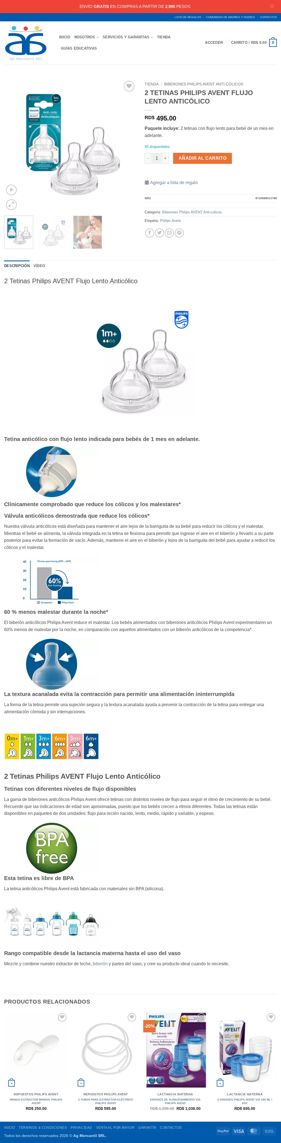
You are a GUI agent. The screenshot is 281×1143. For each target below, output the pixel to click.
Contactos (268, 17)
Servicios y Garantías (126, 37)
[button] (254, 43)
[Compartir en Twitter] (159, 232)
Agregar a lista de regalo (174, 182)
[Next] (127, 145)
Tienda (164, 37)
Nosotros (84, 37)
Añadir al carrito (203, 158)
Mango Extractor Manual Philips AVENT (36, 1101)
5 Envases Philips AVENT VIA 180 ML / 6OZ (244, 1101)
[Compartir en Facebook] (149, 232)
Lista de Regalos (188, 17)
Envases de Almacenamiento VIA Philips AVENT (175, 1101)
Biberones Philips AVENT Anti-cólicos (203, 84)
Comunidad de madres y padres (230, 17)
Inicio (65, 37)
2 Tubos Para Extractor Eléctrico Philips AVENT (105, 1101)
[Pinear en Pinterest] (179, 232)
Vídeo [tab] (39, 266)
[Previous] (14, 145)
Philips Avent (170, 221)
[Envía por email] (169, 232)
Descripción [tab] (17, 266)
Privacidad (81, 1128)
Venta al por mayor (115, 1128)
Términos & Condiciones (43, 1128)
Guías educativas (79, 48)
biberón (100, 963)
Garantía (147, 1128)
